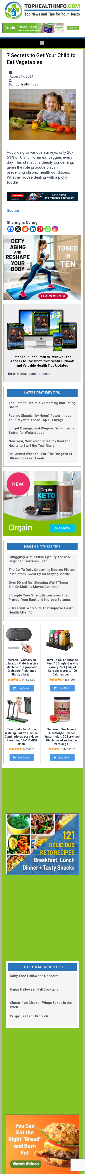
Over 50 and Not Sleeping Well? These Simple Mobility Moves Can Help (38, 585)
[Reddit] (25, 229)
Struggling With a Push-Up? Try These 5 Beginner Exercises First (39, 559)
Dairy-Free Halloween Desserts (34, 976)
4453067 (69, 749)
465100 (69, 679)
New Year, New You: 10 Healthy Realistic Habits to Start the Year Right (39, 443)
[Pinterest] (40, 229)
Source (13, 210)
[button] (42, 43)
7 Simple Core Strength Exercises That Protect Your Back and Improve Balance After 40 (39, 597)
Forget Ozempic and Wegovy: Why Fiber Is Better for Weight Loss (41, 430)
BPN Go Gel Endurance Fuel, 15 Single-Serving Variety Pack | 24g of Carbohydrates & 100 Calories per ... (62, 667)
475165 (28, 749)
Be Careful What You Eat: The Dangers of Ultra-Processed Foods (40, 456)
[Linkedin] (33, 229)
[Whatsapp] (47, 229)
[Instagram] (55, 229)
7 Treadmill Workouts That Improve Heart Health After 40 (41, 610)
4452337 (28, 679)
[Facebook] (10, 229)
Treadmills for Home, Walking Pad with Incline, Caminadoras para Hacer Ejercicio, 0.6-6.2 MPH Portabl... (22, 737)
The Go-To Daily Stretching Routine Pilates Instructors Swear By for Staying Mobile (42, 572)
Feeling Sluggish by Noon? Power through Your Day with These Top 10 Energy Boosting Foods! (41, 418)
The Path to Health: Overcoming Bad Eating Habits (42, 405)
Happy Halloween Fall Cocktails (34, 989)
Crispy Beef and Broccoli (29, 1016)
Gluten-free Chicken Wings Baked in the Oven (41, 1005)
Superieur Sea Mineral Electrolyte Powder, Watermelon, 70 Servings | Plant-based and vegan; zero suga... (62, 737)
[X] (18, 229)
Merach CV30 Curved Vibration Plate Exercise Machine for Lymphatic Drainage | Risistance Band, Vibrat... (22, 667)
